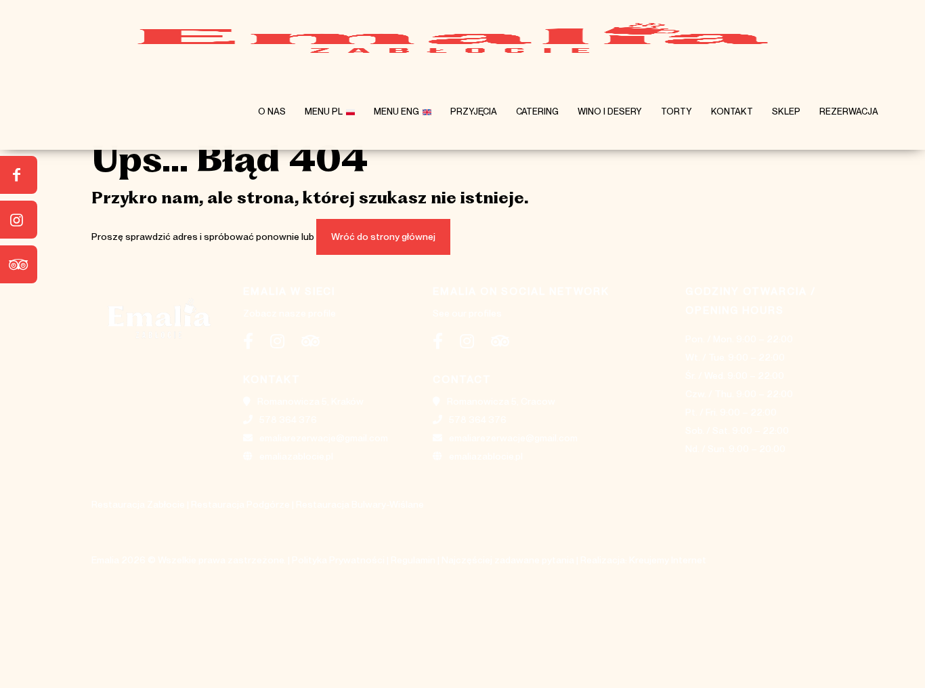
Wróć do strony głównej (383, 236)
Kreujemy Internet (667, 559)
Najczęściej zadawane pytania (508, 559)
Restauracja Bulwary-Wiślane (360, 504)
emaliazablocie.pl (296, 456)
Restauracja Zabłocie (138, 504)
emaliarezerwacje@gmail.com (323, 437)
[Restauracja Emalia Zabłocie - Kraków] (452, 37)
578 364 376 (288, 419)
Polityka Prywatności (338, 559)
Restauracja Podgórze (240, 504)
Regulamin (413, 559)
